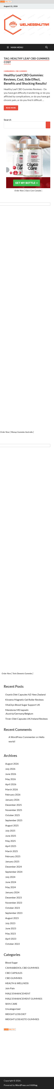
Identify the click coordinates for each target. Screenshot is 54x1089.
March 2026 (11, 789)
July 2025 (10, 830)
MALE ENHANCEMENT (17, 993)
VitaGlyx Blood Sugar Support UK (22, 704)
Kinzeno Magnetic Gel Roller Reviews (24, 699)
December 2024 (13, 866)
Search (7, 119)
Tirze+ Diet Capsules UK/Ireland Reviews (26, 718)
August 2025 (12, 825)
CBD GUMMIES (13, 978)
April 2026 (10, 784)
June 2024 (10, 882)
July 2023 (10, 923)
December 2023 (13, 897)
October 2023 (12, 907)
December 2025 (13, 804)
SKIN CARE (11, 1003)
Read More (10, 107)
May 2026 (10, 779)
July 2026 (10, 768)
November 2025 (13, 809)
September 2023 (13, 912)
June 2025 (10, 835)
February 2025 (12, 856)
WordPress (20, 1085)
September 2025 (13, 820)
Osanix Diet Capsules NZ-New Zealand (25, 694)
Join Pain (10, 988)
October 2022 (12, 943)
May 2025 (10, 840)
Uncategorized (12, 1008)
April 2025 (10, 846)
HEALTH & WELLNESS (16, 983)
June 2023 (10, 928)
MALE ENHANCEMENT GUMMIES (23, 998)
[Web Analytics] (10, 1029)
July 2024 (10, 876)
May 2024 (10, 887)
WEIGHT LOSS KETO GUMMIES (22, 1019)
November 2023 (13, 902)
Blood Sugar (11, 962)
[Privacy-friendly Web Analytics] (6, 1)
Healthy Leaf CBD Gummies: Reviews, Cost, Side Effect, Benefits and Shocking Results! (25, 79)
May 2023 (10, 933)
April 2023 (10, 938)
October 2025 (12, 815)
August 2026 (12, 763)
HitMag (33, 1085)
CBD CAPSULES (13, 972)
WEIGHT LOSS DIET (15, 1014)
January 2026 (12, 799)
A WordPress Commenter (22, 737)
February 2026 (12, 794)
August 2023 (12, 918)
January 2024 (12, 892)
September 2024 (13, 871)
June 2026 (10, 773)
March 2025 (11, 851)
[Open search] (46, 47)
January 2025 (12, 861)
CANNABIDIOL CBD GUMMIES (15, 71)
